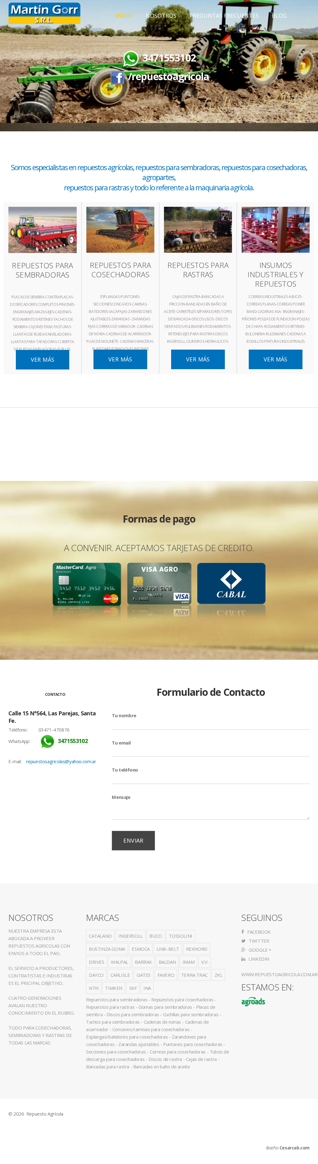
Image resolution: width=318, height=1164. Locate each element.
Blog (279, 15)
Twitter (258, 941)
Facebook (258, 932)
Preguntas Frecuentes (224, 15)
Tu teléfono (125, 770)
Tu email (121, 743)
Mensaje (121, 797)
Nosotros (161, 15)
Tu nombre (124, 715)
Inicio (124, 15)
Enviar (133, 840)
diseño (288, 1148)
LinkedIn (258, 959)
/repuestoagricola (168, 76)
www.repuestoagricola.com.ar (279, 974)
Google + (259, 950)
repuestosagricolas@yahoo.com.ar (61, 761)
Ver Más (43, 359)
